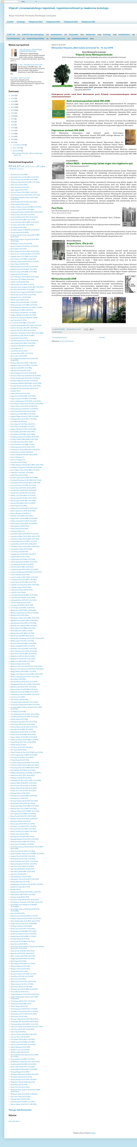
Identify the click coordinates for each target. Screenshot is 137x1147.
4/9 (26, 166)
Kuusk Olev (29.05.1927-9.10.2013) (22, 493)
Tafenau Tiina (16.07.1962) (20, 969)
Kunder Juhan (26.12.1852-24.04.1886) (24, 477)
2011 (12, 136)
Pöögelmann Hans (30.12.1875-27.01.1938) (25, 780)
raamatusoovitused (80, 38)
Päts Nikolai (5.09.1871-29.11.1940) (22, 770)
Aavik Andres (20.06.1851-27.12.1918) (23, 179)
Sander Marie (15, 889)
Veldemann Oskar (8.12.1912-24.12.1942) (25, 1062)
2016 (13, 122)
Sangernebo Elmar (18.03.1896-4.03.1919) (25, 892)
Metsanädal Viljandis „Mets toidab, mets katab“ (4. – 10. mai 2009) (82, 48)
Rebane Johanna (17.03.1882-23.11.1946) (24, 811)
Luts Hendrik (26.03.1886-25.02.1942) (24, 595)
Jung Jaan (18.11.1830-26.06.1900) (22, 346)
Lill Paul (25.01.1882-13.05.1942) (21, 567)
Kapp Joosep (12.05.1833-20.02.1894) (23, 398)
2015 (13, 125)
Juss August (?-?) (16, 348)
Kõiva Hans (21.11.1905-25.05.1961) (23, 511)
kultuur (59, 332)
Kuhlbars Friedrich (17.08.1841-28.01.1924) (26, 467)
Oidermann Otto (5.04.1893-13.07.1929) (24, 694)
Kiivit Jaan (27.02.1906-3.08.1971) (22, 424)
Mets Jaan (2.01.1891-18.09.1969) (22, 636)
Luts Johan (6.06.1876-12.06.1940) (22, 597)
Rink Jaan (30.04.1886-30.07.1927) (22, 841)
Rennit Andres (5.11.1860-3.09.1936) (23, 831)
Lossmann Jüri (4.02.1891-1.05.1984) (23, 579)
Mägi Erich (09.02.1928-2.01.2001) (22, 656)
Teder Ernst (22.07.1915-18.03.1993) (23, 981)
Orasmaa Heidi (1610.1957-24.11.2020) (24, 702)
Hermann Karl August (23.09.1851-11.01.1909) (27, 287)
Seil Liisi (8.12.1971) (17, 913)
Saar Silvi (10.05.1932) (18, 874)
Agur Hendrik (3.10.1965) (19, 187)
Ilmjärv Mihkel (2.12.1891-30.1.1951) (23, 315)
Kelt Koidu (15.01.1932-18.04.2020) (22, 411)
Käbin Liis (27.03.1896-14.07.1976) (22, 495)
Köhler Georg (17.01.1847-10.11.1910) (23, 521)
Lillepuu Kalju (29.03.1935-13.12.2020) (24, 569)
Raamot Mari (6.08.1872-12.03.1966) (23, 783)
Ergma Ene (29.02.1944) (19, 274)
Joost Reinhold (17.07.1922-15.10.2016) (24, 340)
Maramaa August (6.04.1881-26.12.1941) (24, 618)
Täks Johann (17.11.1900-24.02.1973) (23, 1014)
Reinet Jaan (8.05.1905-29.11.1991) (22, 824)
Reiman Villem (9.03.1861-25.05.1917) (24, 819)
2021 (13, 107)
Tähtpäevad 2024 (71, 22)
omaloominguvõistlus (35, 38)
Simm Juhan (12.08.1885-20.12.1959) (23, 931)
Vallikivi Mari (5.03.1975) (19, 1052)
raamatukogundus (57, 38)
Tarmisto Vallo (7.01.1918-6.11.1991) (23, 974)
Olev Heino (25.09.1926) (19, 699)
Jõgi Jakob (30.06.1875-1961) (20, 370)
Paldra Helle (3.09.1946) (19, 719)
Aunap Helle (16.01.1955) (19, 232)
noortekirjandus (13, 38)
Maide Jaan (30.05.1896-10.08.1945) (23, 610)
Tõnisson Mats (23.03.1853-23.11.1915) (24, 1024)
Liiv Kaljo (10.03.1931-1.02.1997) (22, 564)
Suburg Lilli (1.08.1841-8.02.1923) (22, 951)
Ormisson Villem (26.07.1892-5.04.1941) (25, 704)
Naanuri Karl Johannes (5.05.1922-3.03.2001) (26, 669)
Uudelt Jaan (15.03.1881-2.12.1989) (22, 1042)
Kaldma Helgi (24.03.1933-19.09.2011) (24, 381)
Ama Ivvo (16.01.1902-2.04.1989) (22, 209)
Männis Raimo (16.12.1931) (20, 664)
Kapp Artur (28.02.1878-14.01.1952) (23, 396)
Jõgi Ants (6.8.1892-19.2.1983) (21, 368)
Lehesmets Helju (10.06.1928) (21, 549)
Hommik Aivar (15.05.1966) (20, 297)
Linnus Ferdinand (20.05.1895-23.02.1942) (26, 572)
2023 (13, 101)
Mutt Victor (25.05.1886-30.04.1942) (23, 653)
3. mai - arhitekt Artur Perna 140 (30, 64)
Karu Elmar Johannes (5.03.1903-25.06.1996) (26, 403)
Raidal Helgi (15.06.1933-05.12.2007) (23, 788)
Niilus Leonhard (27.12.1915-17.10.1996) (24, 676)
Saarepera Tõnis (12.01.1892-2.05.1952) (24, 879)
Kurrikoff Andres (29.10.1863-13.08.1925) (25, 483)
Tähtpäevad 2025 (88, 22)
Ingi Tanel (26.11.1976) (18, 320)
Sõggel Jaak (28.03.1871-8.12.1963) (22, 958)
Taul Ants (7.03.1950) (18, 979)
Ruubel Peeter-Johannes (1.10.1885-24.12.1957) (27, 853)
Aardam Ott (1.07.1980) (19, 174)
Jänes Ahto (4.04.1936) (18, 356)
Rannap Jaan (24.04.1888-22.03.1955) (23, 796)
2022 (13, 104)
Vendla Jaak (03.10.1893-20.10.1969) (23, 1064)
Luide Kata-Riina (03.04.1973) (21, 590)
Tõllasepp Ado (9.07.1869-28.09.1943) (24, 1021)
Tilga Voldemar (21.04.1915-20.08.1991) (24, 994)
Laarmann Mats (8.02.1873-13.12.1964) (24, 534)
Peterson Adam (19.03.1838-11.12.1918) (24, 740)
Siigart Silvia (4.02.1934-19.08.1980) (23, 923)
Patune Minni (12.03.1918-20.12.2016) (23, 727)
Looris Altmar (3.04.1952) (20, 574)
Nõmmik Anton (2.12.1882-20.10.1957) (24, 692)
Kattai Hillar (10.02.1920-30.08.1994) (23, 406)
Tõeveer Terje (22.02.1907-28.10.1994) (24, 1019)
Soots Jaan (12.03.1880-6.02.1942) (22, 941)
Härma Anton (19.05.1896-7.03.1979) (23, 302)
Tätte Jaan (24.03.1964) (19, 1016)
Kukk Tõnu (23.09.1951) (19, 475)
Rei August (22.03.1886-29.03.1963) (23, 813)
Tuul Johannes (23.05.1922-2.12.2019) (23, 1009)
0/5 (10, 166)
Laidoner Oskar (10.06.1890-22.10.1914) (24, 539)
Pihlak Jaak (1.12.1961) (18, 745)
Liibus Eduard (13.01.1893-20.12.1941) (23, 562)
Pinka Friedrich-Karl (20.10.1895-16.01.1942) (26, 752)
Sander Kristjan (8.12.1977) (20, 887)
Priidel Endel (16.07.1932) (19, 760)
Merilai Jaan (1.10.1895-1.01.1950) (22, 633)
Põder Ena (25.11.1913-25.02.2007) (22, 775)
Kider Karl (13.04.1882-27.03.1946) (22, 414)
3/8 (22, 166)
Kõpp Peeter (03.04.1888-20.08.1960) (23, 518)
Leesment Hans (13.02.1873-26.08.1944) (24, 546)
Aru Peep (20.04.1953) (18, 227)
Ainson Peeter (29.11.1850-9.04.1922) (23, 192)
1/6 (14, 166)
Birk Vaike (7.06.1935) (18, 249)
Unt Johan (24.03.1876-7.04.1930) (22, 1039)
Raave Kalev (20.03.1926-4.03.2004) (23, 785)
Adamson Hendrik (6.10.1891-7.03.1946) (25, 182)
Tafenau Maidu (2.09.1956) (20, 966)
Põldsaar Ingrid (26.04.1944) (20, 778)
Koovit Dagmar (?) (17, 457)
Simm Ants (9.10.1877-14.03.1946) (22, 928)
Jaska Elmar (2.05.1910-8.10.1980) (22, 335)
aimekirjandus (56, 34)
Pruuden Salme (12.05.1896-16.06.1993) (24, 762)
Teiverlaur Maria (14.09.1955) (21, 986)
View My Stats (14, 1121)
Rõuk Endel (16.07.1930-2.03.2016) (22, 859)
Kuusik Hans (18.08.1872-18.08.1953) (23, 490)
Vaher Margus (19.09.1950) (20, 1047)
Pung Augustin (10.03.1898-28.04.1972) (24, 767)
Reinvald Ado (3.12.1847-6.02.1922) (23, 829)
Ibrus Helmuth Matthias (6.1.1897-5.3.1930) (26, 307)
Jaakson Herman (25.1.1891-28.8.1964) (24, 328)
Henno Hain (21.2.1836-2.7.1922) (22, 284)
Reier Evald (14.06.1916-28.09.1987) (23, 816)
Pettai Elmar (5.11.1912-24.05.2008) (23, 742)
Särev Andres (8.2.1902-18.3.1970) (22, 956)
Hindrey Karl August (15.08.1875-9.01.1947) (26, 292)
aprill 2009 (17, 151)
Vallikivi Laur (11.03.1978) (19, 1050)
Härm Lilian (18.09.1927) (19, 300)
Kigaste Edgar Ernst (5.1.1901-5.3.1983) (24, 416)
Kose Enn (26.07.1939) (18, 462)
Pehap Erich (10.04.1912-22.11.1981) (23, 732)
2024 (13, 98)
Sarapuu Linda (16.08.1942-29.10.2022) (24, 899)
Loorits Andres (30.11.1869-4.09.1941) (24, 577)
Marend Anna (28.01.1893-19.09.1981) (24, 620)
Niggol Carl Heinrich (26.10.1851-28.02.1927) (26, 674)
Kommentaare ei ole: (73, 329)
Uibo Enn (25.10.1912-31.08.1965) (22, 1029)
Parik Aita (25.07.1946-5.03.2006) (22, 724)
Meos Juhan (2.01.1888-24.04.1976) (23, 628)
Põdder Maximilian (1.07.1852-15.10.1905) (25, 773)
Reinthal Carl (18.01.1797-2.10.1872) (23, 826)
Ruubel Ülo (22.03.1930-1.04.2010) (22, 856)
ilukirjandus (90, 34)
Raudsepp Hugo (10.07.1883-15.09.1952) (24, 806)
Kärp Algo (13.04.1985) (18, 506)
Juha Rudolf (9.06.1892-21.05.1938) (22, 343)
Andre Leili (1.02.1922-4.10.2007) (22, 214)
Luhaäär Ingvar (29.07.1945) (20, 587)
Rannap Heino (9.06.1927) (20, 793)
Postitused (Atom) (66, 341)
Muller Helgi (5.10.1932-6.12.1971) (22, 646)
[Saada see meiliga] (85, 329)
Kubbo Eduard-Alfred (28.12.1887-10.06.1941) (26, 465)
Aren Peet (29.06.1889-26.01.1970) (22, 220)
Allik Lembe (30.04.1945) (19, 204)
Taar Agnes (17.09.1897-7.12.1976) (22, 963)
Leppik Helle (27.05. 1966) (20, 557)
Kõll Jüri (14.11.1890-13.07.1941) (21, 516)
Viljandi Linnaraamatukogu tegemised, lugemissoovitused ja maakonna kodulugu (59, 8)
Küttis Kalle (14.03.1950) (19, 528)
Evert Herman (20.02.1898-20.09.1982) (24, 277)
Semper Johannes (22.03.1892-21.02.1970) (25, 918)
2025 (13, 95)
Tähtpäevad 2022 (35, 22)
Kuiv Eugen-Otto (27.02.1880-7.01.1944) (24, 470)
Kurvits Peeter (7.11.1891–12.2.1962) (23, 485)
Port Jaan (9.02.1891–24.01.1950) (22, 757)
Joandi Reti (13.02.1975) (19, 338)
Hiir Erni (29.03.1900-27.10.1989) (22, 289)
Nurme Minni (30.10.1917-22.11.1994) (23, 682)
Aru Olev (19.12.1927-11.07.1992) (22, 225)
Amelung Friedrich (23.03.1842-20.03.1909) (26, 212)
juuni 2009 (17, 148)
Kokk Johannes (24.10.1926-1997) (22, 447)
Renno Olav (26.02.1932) (19, 834)
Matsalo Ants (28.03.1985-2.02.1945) (23, 625)
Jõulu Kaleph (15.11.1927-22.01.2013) (23, 373)
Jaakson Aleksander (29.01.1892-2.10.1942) (25, 325)
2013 (13, 130)
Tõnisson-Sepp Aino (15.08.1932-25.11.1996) (26, 1026)
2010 (13, 139)
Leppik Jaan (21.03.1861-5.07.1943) (22, 559)
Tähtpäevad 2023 (53, 22)
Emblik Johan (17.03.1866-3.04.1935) (23, 269)
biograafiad (73, 34)
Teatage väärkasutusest (20, 1110)
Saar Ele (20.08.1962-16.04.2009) (22, 869)
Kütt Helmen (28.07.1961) (19, 526)
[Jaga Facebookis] (91, 329)
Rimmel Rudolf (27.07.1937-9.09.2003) (24, 839)
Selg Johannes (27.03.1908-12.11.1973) (24, 916)
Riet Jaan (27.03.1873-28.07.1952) (22, 836)
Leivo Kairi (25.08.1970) (19, 551)
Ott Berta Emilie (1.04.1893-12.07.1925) (24, 716)
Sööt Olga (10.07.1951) (18, 961)
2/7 (19, 166)
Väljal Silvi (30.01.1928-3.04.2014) (22, 1082)
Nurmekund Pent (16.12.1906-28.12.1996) (25, 684)
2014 (13, 128)
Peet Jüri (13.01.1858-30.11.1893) (21, 729)
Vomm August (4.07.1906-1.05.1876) (23, 1079)
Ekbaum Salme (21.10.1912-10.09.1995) (24, 266)
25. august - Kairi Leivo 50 (20, 78)
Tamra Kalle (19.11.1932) (19, 971)
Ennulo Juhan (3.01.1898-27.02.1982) (23, 272)
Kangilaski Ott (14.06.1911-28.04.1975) (24, 388)
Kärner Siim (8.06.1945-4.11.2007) (22, 503)
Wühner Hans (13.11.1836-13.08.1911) (23, 1094)
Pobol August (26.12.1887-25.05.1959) (23, 755)
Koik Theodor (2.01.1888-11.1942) (22, 444)
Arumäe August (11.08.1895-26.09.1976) (24, 230)
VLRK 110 (11, 34)
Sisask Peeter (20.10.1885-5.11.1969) (23, 936)
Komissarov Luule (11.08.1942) (21, 452)
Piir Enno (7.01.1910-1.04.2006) (21, 747)
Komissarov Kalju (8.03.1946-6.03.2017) (25, 449)
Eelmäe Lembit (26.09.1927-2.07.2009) (24, 261)
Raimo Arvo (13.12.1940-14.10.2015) (23, 790)
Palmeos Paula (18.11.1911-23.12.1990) (23, 722)
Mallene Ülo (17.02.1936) (19, 615)
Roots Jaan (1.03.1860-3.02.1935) (22, 844)
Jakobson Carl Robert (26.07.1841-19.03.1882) (26, 333)
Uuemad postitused (59, 337)
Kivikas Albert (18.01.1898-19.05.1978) (24, 439)
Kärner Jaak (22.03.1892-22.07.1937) (23, 498)
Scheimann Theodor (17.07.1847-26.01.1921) (26, 902)
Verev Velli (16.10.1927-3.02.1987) (22, 1067)
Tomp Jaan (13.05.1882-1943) (20, 1004)
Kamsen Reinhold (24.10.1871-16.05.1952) (25, 386)
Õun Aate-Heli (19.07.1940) (20, 1096)
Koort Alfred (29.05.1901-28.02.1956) (23, 454)
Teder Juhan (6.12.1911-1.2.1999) (21, 984)
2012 (13, 133)
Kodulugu (21, 22)
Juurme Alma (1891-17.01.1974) (21, 353)
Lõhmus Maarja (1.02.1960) (20, 602)
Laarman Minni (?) (17, 531)
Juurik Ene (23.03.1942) (18, 351)
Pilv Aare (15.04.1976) (18, 750)
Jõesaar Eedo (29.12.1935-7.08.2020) (23, 363)
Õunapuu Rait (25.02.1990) (20, 1099)
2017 (13, 119)
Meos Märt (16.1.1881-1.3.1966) (21, 630)
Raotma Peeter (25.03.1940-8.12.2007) (24, 801)
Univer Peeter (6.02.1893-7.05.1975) (23, 1034)
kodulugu (107, 34)
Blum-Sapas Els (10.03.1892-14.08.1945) (24, 251)
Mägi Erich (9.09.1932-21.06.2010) (22, 659)
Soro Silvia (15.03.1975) (19, 944)
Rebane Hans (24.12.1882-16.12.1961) (23, 808)
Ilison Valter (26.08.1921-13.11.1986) (23, 312)
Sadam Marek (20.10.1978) (20, 882)
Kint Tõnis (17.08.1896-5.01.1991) (22, 426)
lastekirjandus (124, 34)
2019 (13, 113)
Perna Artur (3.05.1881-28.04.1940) (23, 734)
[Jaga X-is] (89, 329)
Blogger (93, 1133)
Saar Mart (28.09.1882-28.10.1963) (22, 871)
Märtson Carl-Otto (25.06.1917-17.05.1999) (26, 666)
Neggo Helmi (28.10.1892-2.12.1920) (23, 671)
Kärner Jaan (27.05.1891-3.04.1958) (23, 500)
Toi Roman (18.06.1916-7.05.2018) (22, 1001)
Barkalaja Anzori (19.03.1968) (21, 244)
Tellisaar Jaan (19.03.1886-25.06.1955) (24, 989)
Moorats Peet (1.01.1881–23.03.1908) (23, 643)
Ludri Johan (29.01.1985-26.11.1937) (23, 582)
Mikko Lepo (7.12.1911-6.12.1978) (22, 641)
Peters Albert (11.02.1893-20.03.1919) (23, 737)
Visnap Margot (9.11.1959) (19, 1072)
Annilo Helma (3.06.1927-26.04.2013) (24, 217)
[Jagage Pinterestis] (93, 329)
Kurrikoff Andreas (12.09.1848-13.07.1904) (25, 480)
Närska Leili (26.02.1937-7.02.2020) (23, 687)
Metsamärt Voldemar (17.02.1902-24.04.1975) (27, 638)
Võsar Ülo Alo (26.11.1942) (20, 1087)
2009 (13, 142)
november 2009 (19, 145)
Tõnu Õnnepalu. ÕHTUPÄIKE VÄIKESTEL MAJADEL (30, 50)
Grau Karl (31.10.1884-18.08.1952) (22, 279)
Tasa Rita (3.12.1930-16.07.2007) (22, 976)
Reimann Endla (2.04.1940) (20, 821)
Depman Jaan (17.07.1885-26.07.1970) (23, 256)
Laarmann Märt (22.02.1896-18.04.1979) (25, 536)
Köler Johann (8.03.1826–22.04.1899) (23, 523)
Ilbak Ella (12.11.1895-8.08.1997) (21, 310)
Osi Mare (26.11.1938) (18, 711)
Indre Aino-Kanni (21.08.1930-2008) (23, 317)
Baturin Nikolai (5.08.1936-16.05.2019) (24, 246)
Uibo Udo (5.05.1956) (18, 1032)
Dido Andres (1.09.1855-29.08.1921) (23, 259)
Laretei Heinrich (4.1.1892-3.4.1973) (23, 541)
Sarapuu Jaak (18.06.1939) (19, 897)
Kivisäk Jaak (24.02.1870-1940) (21, 442)
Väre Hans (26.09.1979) (19, 1084)
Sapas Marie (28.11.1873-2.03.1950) (22, 894)
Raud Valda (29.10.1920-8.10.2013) (22, 803)
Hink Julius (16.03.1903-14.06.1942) (23, 295)
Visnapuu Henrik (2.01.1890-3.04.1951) (24, 1074)
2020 (13, 110)
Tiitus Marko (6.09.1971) (19, 992)
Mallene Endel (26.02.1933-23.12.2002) (24, 613)
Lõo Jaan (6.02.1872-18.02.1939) (21, 605)
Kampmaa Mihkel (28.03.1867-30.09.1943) (25, 383)
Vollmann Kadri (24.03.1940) (21, 1077)
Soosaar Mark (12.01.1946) (20, 939)
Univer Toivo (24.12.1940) (20, 1037)
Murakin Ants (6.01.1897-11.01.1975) (23, 648)
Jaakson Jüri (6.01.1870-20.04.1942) (23, 330)
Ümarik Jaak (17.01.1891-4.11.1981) (22, 1102)
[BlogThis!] (87, 329)
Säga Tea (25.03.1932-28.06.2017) (22, 953)
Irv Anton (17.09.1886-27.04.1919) (22, 323)
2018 (13, 116)
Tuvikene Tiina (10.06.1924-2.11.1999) (24, 1011)
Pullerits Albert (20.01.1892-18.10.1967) (24, 765)
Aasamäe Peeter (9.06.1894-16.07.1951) (24, 177)
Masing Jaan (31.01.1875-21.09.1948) (23, 623)
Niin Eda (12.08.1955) (18, 679)
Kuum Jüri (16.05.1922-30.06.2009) (23, 488)
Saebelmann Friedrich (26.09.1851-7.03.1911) (26, 884)
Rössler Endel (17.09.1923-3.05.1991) (23, 864)
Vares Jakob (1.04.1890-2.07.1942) (22, 1059)
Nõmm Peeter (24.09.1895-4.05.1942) (24, 689)
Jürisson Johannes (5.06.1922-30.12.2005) (25, 375)
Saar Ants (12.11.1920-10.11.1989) (22, 866)
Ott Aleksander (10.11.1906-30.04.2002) (24, 714)
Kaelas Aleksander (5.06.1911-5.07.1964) (25, 378)
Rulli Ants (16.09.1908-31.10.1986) (22, 851)
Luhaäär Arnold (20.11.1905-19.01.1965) (24, 585)
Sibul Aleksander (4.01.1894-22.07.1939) (25, 921)
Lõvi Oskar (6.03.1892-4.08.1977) (22, 608)
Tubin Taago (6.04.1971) (19, 1006)
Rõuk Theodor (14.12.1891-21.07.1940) (24, 861)
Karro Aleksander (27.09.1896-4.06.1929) (25, 401)
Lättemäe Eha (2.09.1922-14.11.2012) (23, 600)
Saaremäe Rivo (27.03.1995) (20, 877)
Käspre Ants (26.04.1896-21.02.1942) (23, 508)
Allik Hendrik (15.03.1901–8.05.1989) (23, 202)
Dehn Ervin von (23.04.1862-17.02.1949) (25, 254)
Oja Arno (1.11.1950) (17, 697)
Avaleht (10, 22)
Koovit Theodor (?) (17, 460)
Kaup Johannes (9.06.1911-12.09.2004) (24, 409)
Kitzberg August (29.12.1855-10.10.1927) (24, 437)
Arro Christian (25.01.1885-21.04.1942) (24, 222)
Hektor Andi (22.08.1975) (19, 282)
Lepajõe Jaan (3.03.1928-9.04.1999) (23, 554)
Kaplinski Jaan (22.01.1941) (20, 393)
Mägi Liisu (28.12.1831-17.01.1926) (22, 661)
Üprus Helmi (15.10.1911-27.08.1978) (23, 1104)
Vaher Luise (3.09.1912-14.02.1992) (23, 1044)
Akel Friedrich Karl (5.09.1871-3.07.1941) (25, 195)
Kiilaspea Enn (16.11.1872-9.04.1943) (23, 419)
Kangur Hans (15, 391)
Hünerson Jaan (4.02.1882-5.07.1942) (23, 305)
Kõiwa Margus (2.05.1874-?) (20, 513)
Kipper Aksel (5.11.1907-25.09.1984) (23, 429)
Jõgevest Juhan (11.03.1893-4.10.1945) (23, 365)
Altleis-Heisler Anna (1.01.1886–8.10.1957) (25, 207)
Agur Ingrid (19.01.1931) (19, 190)
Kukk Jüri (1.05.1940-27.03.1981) (21, 472)
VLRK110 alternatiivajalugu (33, 34)
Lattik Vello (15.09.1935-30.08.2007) (23, 544)
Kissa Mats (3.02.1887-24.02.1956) (22, 434)
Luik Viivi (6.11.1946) (18, 592)
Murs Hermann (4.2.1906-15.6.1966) (23, 651)
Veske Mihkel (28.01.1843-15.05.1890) (23, 1069)
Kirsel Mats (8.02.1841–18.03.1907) (22, 432)
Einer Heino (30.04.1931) (19, 264)
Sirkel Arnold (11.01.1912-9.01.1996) (23, 934)
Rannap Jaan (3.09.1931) (19, 798)
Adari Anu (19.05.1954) (18, 185)
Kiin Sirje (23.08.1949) (18, 421)
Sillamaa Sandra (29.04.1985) (21, 926)
